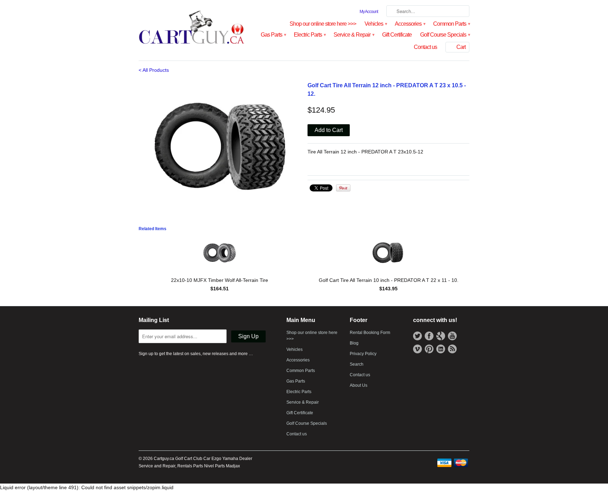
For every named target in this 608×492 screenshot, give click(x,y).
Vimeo (417, 349)
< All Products (154, 70)
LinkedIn (440, 349)
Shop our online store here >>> (323, 24)
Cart (461, 47)
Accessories (410, 24)
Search (356, 364)
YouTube (452, 336)
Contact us (425, 47)
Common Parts (451, 24)
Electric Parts (309, 35)
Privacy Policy (363, 353)
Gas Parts (273, 35)
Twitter (417, 336)
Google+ (440, 336)
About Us (358, 385)
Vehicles (375, 24)
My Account (369, 11)
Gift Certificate (397, 35)
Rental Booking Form (370, 332)
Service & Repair (354, 35)
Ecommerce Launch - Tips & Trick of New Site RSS (452, 349)
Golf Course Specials (444, 35)
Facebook (429, 336)
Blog (354, 343)
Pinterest (429, 349)
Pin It (343, 187)
